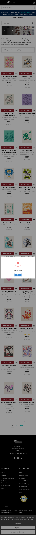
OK (18, 275)
